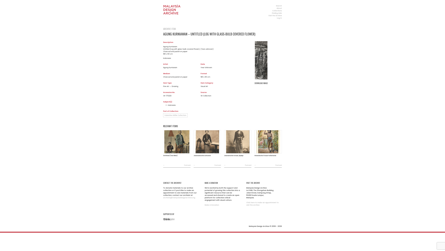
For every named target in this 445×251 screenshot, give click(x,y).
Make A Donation (212, 205)
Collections (277, 11)
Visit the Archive (275, 15)
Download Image (261, 83)
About (279, 8)
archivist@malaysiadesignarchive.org (179, 198)
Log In (279, 18)
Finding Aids (277, 13)
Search (279, 6)
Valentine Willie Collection (175, 115)
